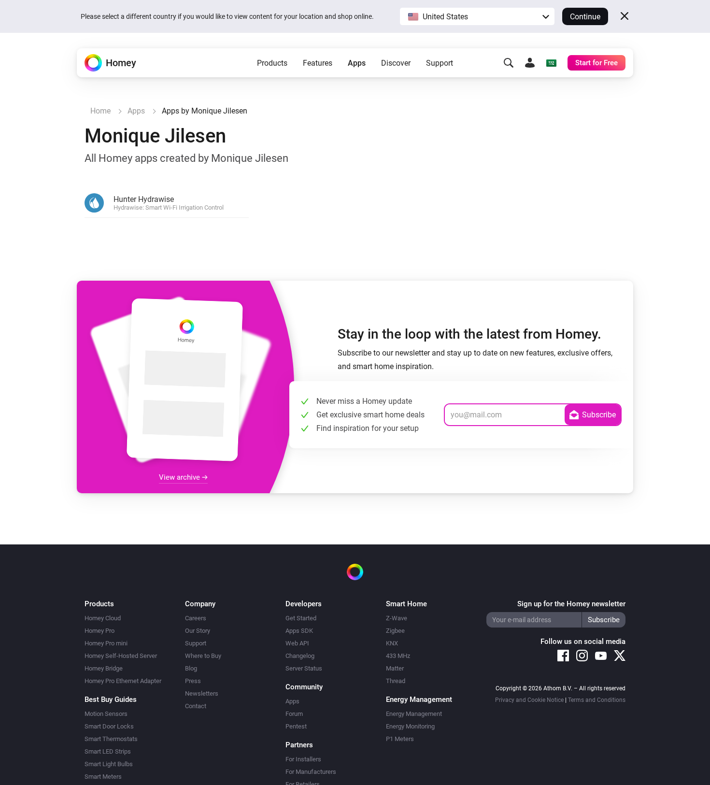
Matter (395, 668)
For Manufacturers (310, 771)
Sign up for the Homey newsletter (571, 603)
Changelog (299, 655)
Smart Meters (103, 776)
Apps (357, 63)
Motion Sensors (106, 713)
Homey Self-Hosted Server (121, 655)
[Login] (530, 62)
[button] (477, 16)
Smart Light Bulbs (109, 764)
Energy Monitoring (410, 726)
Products (272, 63)
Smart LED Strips (108, 751)
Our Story (197, 630)
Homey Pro (99, 630)
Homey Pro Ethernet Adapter (123, 681)
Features (317, 63)
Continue (585, 16)
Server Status (303, 668)
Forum (294, 713)
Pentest (296, 726)
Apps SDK (299, 630)
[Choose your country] (551, 62)
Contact (195, 706)
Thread (395, 681)
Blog (191, 668)
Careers (195, 618)
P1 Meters (400, 738)
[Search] (508, 62)
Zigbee (395, 630)
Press (193, 681)
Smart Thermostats (111, 738)
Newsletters (201, 693)
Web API (297, 643)
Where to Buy (203, 655)
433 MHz (398, 655)
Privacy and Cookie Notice (529, 700)
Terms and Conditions (596, 700)
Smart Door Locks (109, 726)
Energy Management (414, 713)
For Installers (303, 759)
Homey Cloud (103, 618)
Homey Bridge (104, 668)
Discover (396, 63)
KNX (392, 643)
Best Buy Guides (111, 699)
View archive (180, 477)
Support (439, 63)
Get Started (300, 618)
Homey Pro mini (106, 643)
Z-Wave (396, 618)
